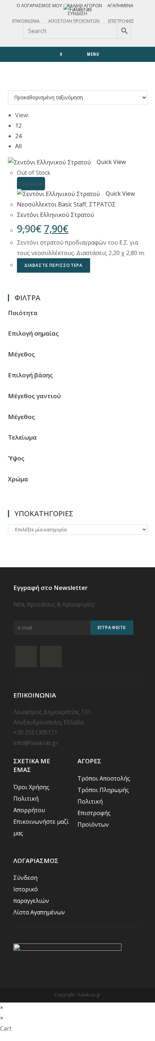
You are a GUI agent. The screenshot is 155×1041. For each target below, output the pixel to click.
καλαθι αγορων (84, 6)
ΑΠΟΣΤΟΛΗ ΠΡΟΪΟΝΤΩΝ (73, 21)
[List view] (14, 85)
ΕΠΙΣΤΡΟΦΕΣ (121, 21)
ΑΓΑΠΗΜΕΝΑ (120, 6)
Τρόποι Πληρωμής (103, 790)
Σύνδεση (77, 13)
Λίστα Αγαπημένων (39, 912)
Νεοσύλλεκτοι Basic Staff (51, 204)
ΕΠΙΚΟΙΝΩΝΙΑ (26, 21)
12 (18, 125)
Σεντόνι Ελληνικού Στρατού (55, 215)
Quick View (111, 162)
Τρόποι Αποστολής (104, 778)
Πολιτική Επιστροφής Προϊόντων (94, 812)
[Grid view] (10, 85)
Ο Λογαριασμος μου (39, 6)
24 (18, 136)
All (18, 146)
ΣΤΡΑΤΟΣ (102, 204)
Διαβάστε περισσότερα (53, 265)
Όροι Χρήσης (31, 787)
